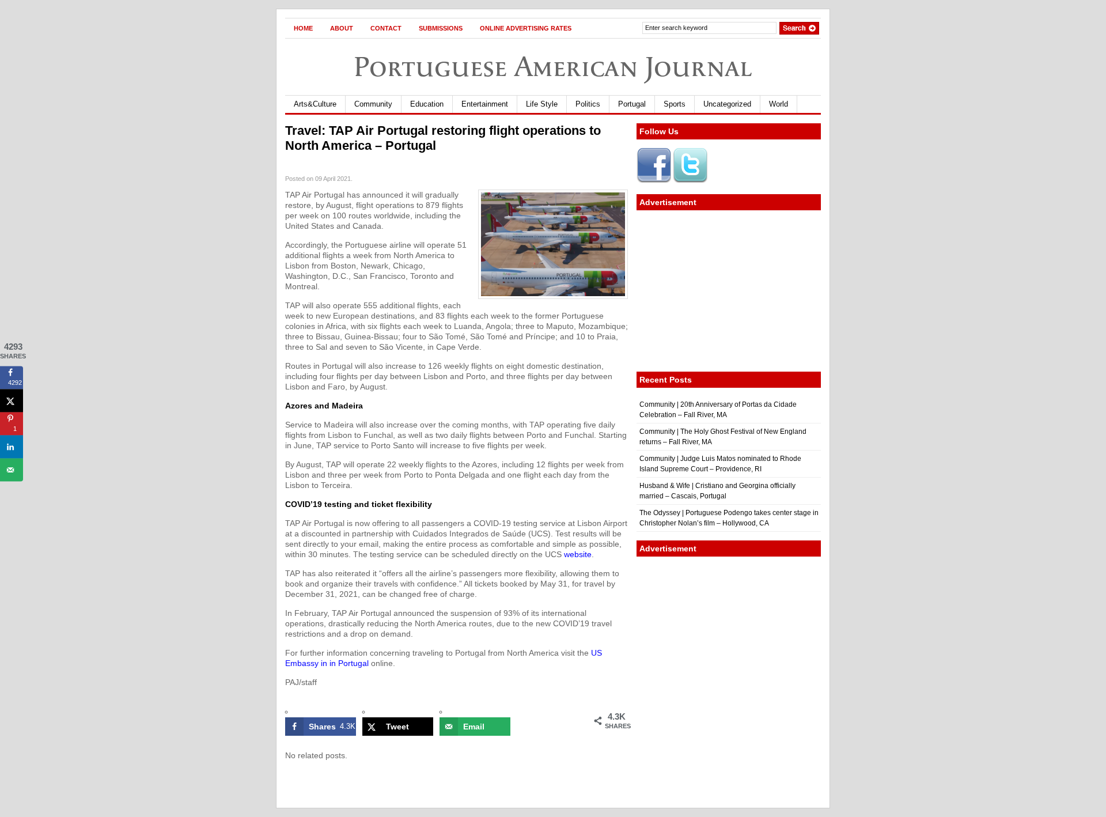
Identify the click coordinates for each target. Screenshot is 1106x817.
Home (303, 28)
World (778, 104)
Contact (386, 28)
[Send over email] (11, 469)
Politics (587, 104)
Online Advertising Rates (525, 28)
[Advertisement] (729, 291)
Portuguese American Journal (553, 67)
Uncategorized (727, 104)
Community (373, 104)
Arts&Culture (315, 104)
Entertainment (484, 104)
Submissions (441, 28)
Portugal (632, 104)
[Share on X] (11, 400)
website (578, 554)
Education (427, 104)
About (341, 28)
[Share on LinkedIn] (11, 446)
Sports (674, 104)
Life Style (542, 104)
